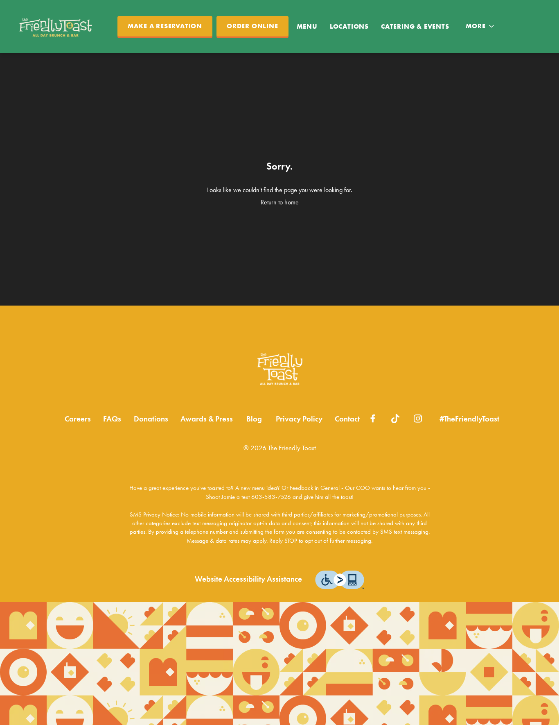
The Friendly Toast (279, 369)
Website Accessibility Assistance (248, 579)
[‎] (373, 417)
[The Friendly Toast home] (58, 26)
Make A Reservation (165, 26)
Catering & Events (415, 27)
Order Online (252, 26)
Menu (307, 27)
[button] (481, 26)
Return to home (280, 202)
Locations (349, 27)
